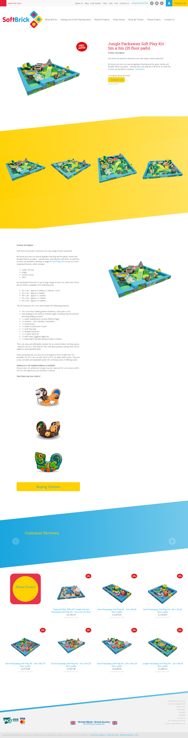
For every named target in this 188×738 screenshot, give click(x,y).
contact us (124, 3)
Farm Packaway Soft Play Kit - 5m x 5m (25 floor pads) (71, 664)
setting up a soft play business (76, 19)
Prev (15, 541)
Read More (140, 69)
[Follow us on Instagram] (152, 3)
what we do (51, 19)
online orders (154, 19)
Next (172, 541)
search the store (14, 3)
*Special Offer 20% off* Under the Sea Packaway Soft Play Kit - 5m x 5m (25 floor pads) (71, 612)
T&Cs (105, 3)
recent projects (102, 19)
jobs (111, 3)
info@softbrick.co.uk (177, 724)
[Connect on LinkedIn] (162, 3)
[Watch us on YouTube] (157, 3)
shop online (119, 19)
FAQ (116, 3)
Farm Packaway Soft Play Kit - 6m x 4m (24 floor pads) (117, 664)
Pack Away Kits (58, 261)
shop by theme (135, 19)
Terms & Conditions (98, 735)
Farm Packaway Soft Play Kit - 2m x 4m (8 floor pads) (116, 610)
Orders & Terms (112, 735)
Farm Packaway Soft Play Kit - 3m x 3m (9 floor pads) (162, 610)
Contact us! (117, 79)
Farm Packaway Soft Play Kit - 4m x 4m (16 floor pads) (25, 664)
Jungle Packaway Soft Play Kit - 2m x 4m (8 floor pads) (163, 664)
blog (87, 3)
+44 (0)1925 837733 (139, 3)
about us (79, 3)
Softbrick (22, 19)
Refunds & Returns (126, 735)
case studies (95, 3)
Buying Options (48, 486)
